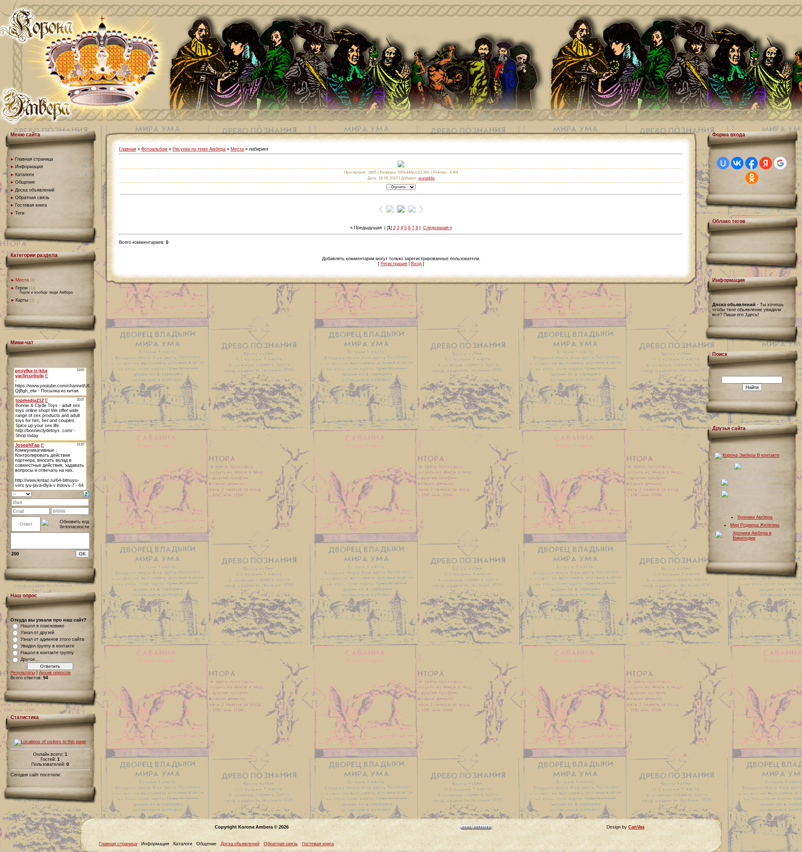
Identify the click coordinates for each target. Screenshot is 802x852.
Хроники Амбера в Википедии (752, 535)
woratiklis (427, 178)
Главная (127, 148)
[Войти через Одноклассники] (752, 177)
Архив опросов (55, 672)
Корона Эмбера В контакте (751, 455)
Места (22, 279)
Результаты (22, 672)
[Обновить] (86, 493)
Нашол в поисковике (42, 625)
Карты (21, 299)
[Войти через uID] (723, 163)
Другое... (29, 659)
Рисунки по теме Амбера (199, 148)
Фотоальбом (154, 148)
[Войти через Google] (780, 163)
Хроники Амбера (754, 516)
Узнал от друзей (37, 632)
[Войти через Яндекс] (765, 163)
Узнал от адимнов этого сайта (52, 639)
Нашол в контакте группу (47, 652)
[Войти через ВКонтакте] (737, 163)
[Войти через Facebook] (751, 163)
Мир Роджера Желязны (754, 524)
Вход (416, 263)
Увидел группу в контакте (47, 645)
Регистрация (394, 263)
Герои (21, 287)
